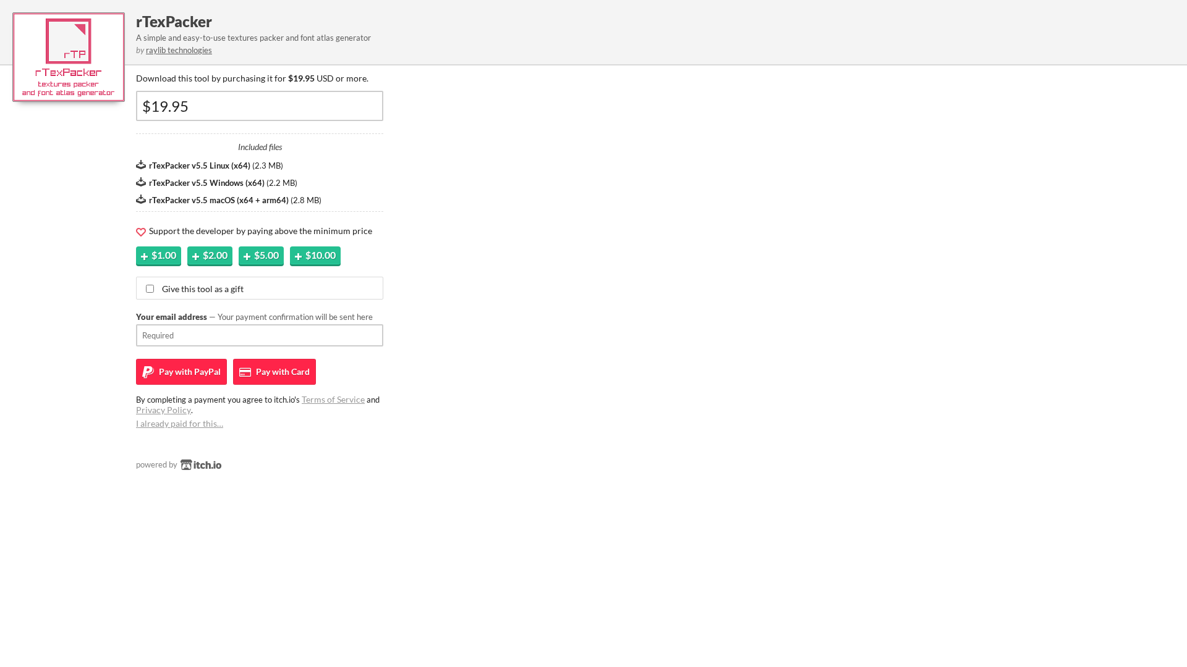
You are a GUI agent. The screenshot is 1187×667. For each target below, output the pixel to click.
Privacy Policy (163, 410)
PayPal (189, 371)
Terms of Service (333, 399)
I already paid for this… (179, 423)
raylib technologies (179, 50)
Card (282, 371)
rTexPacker (174, 21)
